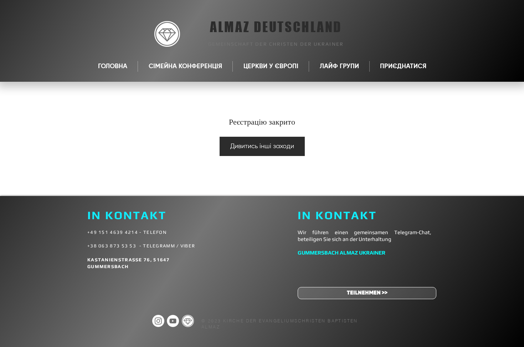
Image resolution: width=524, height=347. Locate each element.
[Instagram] (158, 321)
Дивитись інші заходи (262, 146)
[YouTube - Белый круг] (173, 321)
